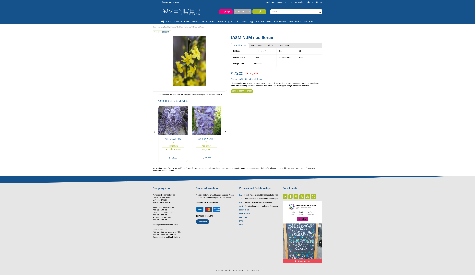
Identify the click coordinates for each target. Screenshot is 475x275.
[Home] (162, 21)
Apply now (203, 222)
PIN (301, 196)
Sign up (226, 12)
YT (307, 196)
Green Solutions (238, 270)
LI (285, 196)
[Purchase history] (312, 2)
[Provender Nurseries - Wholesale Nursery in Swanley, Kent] (176, 12)
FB (290, 196)
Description (256, 46)
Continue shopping (161, 32)
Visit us (269, 46)
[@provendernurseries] (291, 206)
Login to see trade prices (242, 91)
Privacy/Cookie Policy (252, 270)
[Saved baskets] (308, 2)
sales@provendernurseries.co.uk (165, 225)
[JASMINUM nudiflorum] (190, 64)
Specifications (240, 46)
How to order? (284, 46)
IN (296, 196)
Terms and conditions (204, 216)
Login (259, 12)
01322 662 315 (242, 12)
